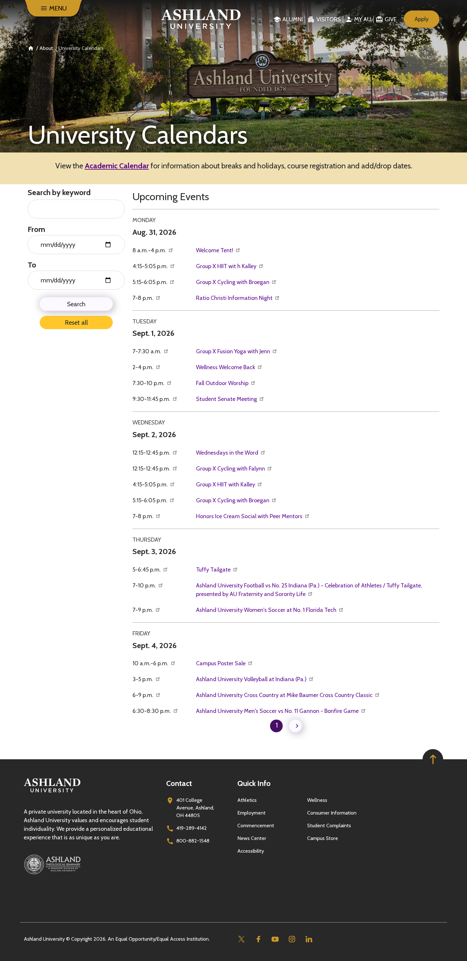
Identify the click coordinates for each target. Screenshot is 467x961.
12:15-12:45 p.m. (152, 452)
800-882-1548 (192, 841)
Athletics (247, 800)
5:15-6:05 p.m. (150, 282)
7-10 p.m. (144, 585)
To (32, 264)
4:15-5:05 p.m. (150, 266)
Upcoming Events (170, 197)
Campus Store (322, 838)
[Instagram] (292, 939)
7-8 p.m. (143, 297)
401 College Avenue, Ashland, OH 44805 (195, 807)
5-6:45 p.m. (147, 569)
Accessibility (250, 851)
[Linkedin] (309, 939)
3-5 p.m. (143, 679)
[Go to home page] (201, 19)
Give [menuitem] (390, 19)
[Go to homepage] (52, 792)
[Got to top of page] (433, 759)
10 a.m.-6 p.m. (151, 663)
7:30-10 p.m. (149, 383)
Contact (179, 783)
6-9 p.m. (143, 695)
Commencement (255, 825)
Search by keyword (59, 192)
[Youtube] (275, 939)
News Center (251, 838)
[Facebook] (258, 939)
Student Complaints (329, 825)
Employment (251, 813)
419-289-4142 (191, 828)
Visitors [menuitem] (328, 19)
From (36, 229)
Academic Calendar (117, 165)
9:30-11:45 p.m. (152, 399)
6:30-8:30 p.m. (152, 710)
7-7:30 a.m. (147, 351)
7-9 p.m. (143, 609)
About (46, 48)
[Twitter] (241, 939)
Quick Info (254, 783)
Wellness (317, 800)
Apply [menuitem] (422, 19)
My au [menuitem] (362, 19)
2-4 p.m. (143, 367)
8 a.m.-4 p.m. (149, 250)
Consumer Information (331, 813)
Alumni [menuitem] (292, 19)
